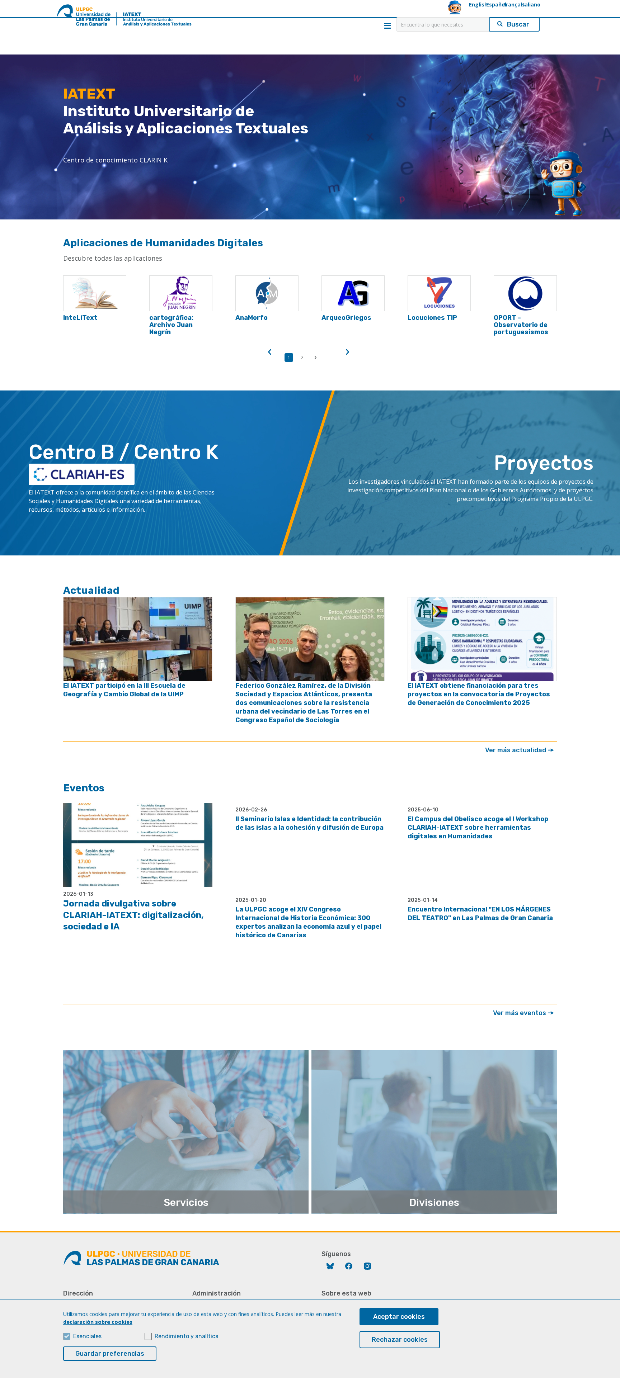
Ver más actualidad (516, 750)
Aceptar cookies (399, 1317)
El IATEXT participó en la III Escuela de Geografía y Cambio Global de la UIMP (124, 690)
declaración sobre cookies (97, 1321)
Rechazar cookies (400, 1340)
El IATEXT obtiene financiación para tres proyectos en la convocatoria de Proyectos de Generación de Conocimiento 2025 (479, 694)
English (478, 4)
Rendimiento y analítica (187, 1336)
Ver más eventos (520, 1013)
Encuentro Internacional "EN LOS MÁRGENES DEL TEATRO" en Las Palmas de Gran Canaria (480, 913)
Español (496, 4)
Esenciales (87, 1336)
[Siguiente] (347, 352)
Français (514, 4)
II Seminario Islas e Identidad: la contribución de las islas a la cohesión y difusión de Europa (309, 823)
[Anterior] (270, 352)
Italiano (530, 4)
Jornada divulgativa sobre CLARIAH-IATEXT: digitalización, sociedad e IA (133, 915)
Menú (387, 25)
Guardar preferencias (109, 1354)
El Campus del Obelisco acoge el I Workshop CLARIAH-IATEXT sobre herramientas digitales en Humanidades (478, 827)
